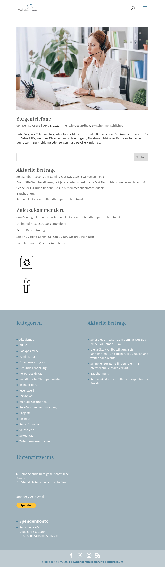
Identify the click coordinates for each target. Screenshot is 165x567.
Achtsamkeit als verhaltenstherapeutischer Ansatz (50, 199)
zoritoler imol (25, 243)
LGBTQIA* (26, 396)
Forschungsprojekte (32, 362)
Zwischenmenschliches (107, 125)
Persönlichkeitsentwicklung (38, 407)
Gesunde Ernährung (33, 368)
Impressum (115, 562)
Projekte (25, 413)
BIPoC (23, 345)
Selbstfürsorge (29, 424)
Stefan (20, 237)
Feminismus (27, 356)
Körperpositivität (30, 373)
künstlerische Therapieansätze (40, 379)
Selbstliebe (26, 430)
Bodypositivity (28, 351)
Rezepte (24, 419)
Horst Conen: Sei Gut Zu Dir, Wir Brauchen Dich (62, 237)
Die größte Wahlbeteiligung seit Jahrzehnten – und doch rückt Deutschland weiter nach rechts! (80, 182)
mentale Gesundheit (76, 125)
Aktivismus (26, 339)
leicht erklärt (28, 385)
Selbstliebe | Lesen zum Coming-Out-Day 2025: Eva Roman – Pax (60, 177)
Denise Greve (31, 125)
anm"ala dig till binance (32, 217)
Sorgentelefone (33, 118)
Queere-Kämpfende (52, 243)
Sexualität (26, 436)
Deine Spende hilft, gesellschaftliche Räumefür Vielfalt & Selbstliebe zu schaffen (42, 478)
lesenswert (26, 390)
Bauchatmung (25, 193)
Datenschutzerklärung (88, 562)
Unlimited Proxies (28, 224)
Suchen (141, 157)
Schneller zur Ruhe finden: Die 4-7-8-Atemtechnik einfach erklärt (60, 188)
